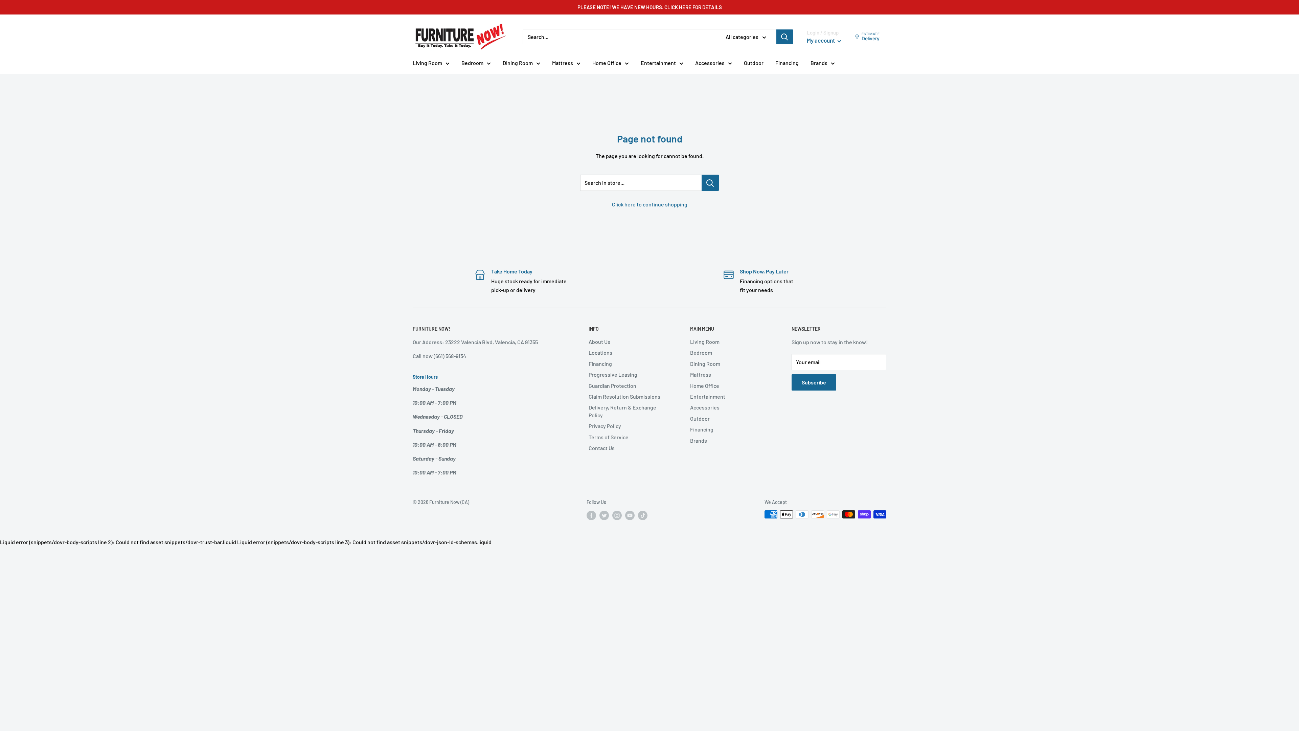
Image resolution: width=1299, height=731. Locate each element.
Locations (600, 352)
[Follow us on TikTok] (642, 515)
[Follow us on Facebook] (591, 515)
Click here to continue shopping (649, 204)
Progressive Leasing (613, 374)
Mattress (562, 63)
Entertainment (658, 63)
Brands (819, 63)
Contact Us (602, 448)
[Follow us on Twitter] (604, 515)
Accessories (710, 63)
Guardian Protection (612, 385)
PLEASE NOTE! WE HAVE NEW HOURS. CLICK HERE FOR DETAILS (649, 7)
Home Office (606, 63)
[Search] (784, 36)
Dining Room (518, 63)
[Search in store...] (710, 183)
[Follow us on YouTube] (630, 515)
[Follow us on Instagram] (617, 515)
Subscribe (814, 382)
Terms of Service (609, 437)
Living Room (427, 63)
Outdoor (754, 63)
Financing (787, 63)
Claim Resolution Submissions (624, 396)
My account (821, 40)
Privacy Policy (605, 426)
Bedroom (472, 63)
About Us (599, 341)
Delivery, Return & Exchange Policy (622, 411)
